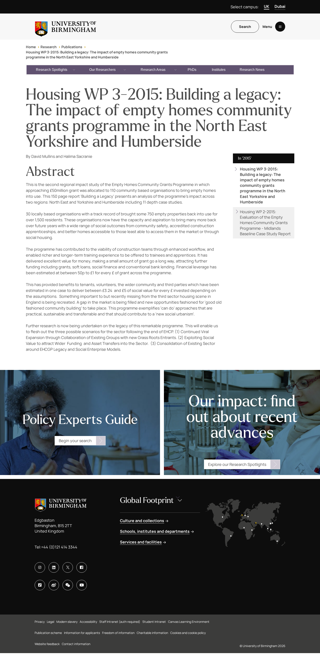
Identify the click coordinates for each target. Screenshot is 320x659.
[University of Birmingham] (65, 26)
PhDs (192, 70)
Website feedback (47, 644)
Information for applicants (82, 633)
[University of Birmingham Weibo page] (54, 585)
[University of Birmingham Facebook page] (81, 567)
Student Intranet (154, 622)
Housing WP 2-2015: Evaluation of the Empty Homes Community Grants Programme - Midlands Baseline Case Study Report (265, 222)
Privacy (40, 622)
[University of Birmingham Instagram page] (40, 567)
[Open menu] (280, 26)
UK (266, 6)
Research (48, 46)
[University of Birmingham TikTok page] (40, 585)
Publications (71, 46)
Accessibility (88, 622)
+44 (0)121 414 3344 (59, 547)
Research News (252, 70)
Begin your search (75, 440)
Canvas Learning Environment (188, 622)
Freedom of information (118, 633)
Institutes (219, 70)
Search (245, 26)
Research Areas (153, 70)
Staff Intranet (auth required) (119, 622)
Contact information (76, 644)
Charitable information (152, 633)
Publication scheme (48, 633)
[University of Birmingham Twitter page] (67, 567)
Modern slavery (66, 622)
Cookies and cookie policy (188, 633)
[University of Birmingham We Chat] (67, 585)
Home (31, 46)
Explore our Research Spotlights (237, 464)
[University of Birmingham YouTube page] (81, 585)
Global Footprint (147, 500)
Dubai (280, 6)
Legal (50, 622)
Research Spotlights (51, 70)
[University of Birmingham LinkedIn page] (54, 567)
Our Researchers (102, 70)
